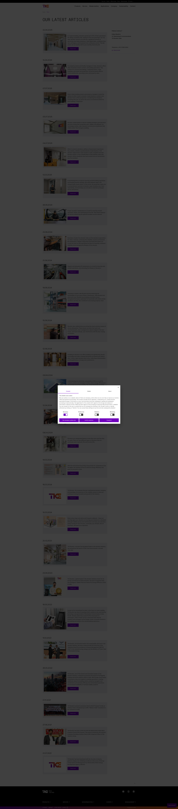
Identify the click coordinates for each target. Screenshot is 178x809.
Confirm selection (89, 420)
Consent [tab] (68, 391)
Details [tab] (89, 391)
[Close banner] (118, 387)
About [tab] (109, 391)
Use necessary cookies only (69, 420)
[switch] (81, 415)
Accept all (109, 420)
